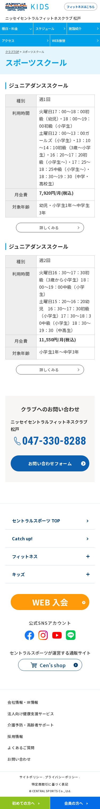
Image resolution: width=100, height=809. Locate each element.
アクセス (8, 40)
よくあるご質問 (21, 747)
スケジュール (44, 28)
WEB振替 (58, 40)
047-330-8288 (54, 441)
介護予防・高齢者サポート (30, 725)
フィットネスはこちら (81, 7)
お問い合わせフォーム (50, 463)
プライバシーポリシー (61, 777)
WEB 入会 (50, 602)
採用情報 (15, 736)
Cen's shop (53, 665)
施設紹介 (75, 28)
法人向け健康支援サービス (30, 713)
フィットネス (25, 556)
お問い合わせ (19, 759)
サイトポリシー (31, 777)
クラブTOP (12, 52)
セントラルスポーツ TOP (36, 520)
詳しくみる (49, 227)
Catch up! (22, 538)
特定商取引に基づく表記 (50, 784)
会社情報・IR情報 (22, 702)
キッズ (18, 574)
